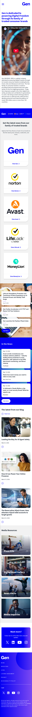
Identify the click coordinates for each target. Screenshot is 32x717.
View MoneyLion (15, 276)
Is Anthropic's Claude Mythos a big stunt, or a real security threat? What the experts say (16, 390)
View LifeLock (15, 247)
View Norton (15, 191)
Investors (4, 666)
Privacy (4, 677)
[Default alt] (5, 658)
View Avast (15, 219)
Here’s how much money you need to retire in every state (14, 376)
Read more (7, 414)
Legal (3, 670)
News (3, 662)
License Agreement (7, 673)
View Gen (15, 164)
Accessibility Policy (8, 681)
